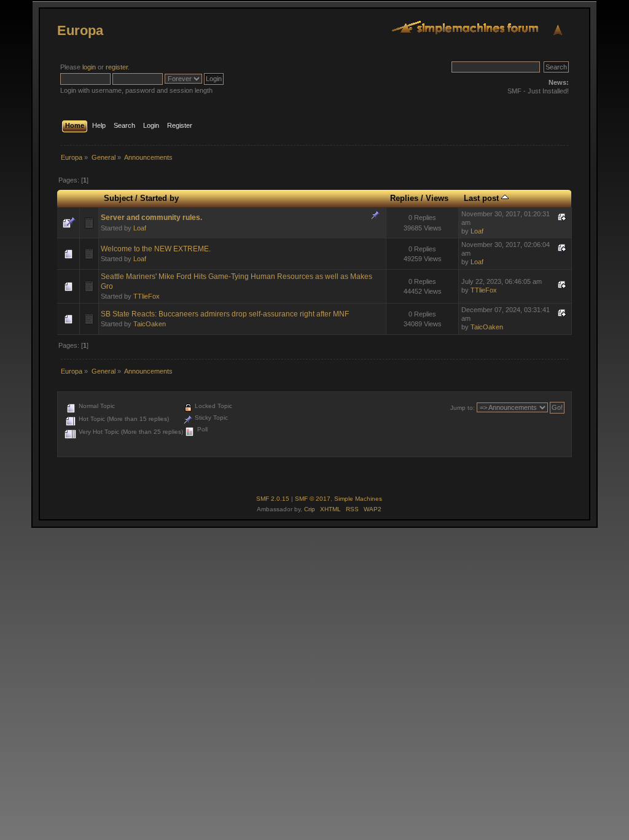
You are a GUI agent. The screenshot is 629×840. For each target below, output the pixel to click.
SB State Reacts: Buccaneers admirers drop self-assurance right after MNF (225, 314)
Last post (482, 198)
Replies (404, 198)
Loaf (139, 228)
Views (437, 198)
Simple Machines (358, 498)
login (89, 67)
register (117, 67)
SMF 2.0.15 (272, 498)
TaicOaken (149, 324)
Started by (159, 198)
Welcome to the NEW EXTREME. (156, 249)
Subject (118, 198)
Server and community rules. (151, 217)
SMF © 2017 (312, 498)
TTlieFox (146, 296)
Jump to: (462, 407)
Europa (80, 30)
